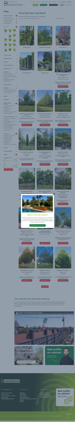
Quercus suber (49, 220)
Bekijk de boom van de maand (37, 225)
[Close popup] (54, 194)
